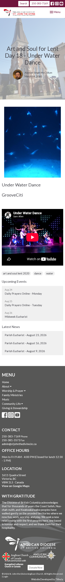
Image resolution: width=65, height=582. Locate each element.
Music (5, 399)
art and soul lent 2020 (16, 273)
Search (23, 3)
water (49, 273)
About (6, 386)
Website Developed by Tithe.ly (47, 579)
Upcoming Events (14, 281)
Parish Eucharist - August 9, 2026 (25, 351)
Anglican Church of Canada (15, 555)
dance (37, 273)
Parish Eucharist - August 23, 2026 (26, 335)
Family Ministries (12, 395)
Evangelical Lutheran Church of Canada (14, 563)
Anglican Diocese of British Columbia (32, 544)
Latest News (11, 327)
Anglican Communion (42, 555)
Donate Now (35, 567)
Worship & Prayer (13, 390)
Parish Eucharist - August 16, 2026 (26, 343)
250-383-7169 (40, 3)
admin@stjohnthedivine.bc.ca (19, 444)
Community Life (11, 403)
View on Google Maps (15, 486)
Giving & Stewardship (15, 408)
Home (5, 382)
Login (5, 576)
